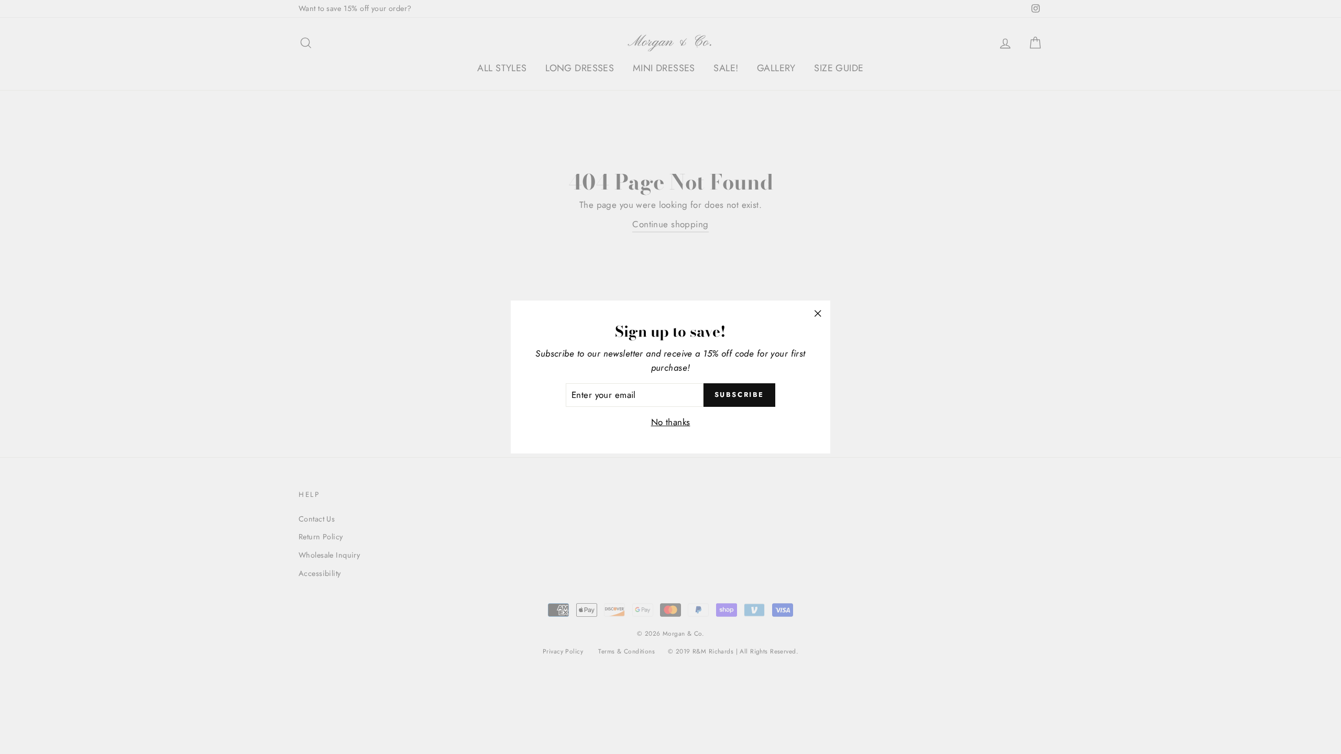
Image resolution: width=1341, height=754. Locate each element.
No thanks (670, 422)
